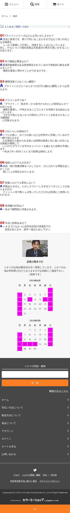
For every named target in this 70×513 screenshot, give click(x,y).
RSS (45, 475)
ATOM (54, 475)
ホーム (5, 16)
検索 (36, 4)
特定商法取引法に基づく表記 (23, 481)
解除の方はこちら (58, 390)
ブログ (16, 475)
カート (60, 4)
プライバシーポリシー (49, 481)
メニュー (13, 4)
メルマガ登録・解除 (31, 475)
